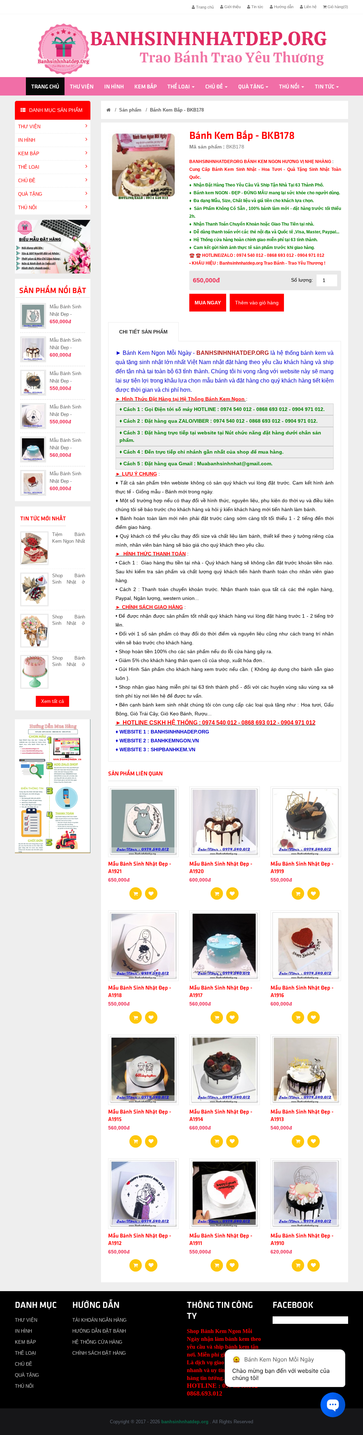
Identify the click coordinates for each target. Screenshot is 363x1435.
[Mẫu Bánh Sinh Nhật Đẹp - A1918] (151, 1015)
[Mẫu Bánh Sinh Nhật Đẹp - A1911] (232, 1263)
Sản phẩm (130, 110)
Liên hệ (310, 7)
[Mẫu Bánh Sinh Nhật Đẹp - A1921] (151, 891)
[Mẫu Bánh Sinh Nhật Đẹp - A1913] (313, 1139)
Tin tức (256, 7)
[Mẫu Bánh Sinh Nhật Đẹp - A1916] (313, 1015)
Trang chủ (204, 7)
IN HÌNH (114, 87)
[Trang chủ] (108, 110)
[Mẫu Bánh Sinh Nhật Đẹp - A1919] (313, 891)
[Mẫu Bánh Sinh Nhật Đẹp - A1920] (232, 891)
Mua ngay (208, 302)
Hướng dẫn (283, 7)
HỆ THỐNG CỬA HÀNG (97, 1342)
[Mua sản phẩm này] (135, 891)
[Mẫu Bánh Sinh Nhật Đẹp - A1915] (151, 1139)
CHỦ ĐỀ (214, 87)
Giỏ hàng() (337, 7)
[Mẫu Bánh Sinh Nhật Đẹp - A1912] (151, 1263)
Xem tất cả (52, 701)
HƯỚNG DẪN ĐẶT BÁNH (99, 1331)
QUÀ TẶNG (251, 87)
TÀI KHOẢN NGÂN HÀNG (99, 1320)
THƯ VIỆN (82, 87)
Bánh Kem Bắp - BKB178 (177, 110)
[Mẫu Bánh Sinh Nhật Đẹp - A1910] (313, 1263)
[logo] (181, 48)
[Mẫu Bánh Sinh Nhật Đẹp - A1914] (232, 1139)
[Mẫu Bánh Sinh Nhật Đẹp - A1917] (232, 1015)
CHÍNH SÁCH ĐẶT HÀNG (99, 1353)
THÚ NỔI (289, 87)
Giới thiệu (232, 7)
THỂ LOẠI (178, 87)
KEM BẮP (145, 87)
